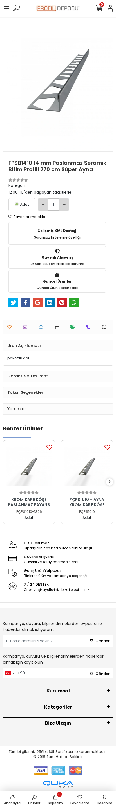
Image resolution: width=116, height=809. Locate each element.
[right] (110, 482)
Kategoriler (58, 707)
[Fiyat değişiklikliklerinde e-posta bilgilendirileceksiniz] (73, 327)
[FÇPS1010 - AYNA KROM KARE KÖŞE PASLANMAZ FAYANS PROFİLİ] (87, 466)
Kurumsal (58, 691)
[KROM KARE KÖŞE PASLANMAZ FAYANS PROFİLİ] (29, 466)
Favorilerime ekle (29, 216)
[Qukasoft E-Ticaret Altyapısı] (58, 784)
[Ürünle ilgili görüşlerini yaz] (42, 327)
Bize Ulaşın (58, 723)
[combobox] (9, 673)
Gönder (102, 641)
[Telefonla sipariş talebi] (90, 327)
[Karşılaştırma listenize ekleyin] (58, 327)
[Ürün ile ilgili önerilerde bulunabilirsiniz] (105, 327)
